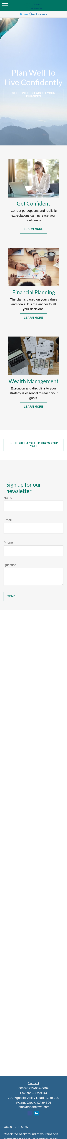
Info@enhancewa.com (33, 1107)
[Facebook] (30, 1113)
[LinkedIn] (36, 1113)
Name (8, 497)
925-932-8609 (39, 1088)
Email (8, 520)
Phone (8, 542)
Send (11, 596)
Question (10, 565)
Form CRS (20, 1126)
